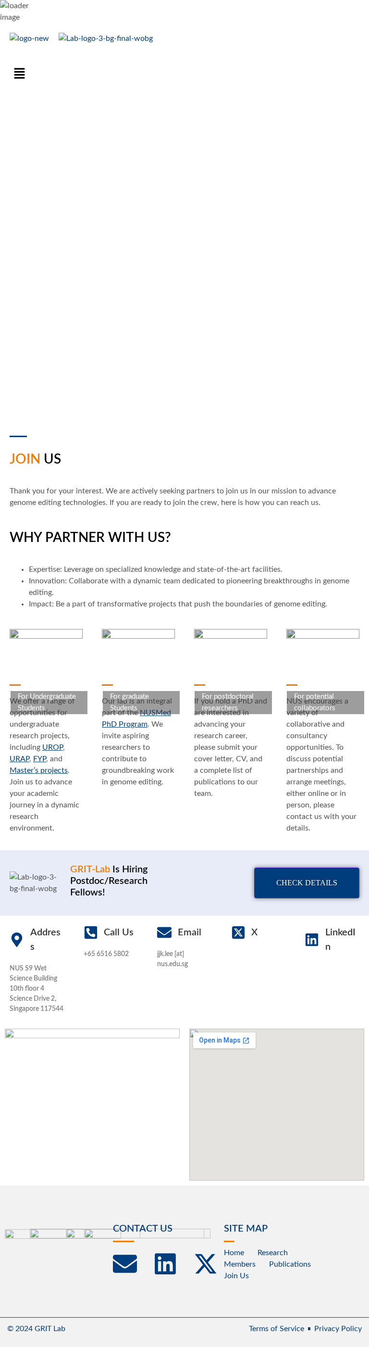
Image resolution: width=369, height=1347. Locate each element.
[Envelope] (125, 1264)
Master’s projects (39, 770)
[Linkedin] (165, 1264)
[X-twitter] (206, 1264)
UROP (52, 747)
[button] (19, 74)
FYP (39, 759)
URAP (19, 759)
